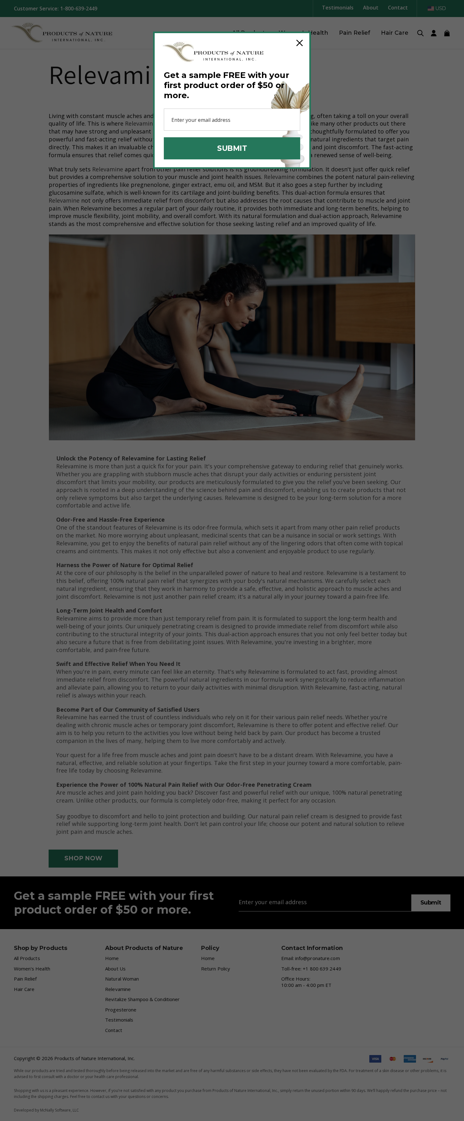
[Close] (299, 43)
